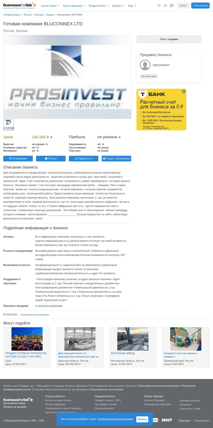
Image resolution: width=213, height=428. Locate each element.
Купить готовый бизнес (58, 400)
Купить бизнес (49, 5)
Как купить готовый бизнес (60, 412)
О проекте (185, 404)
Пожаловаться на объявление (34, 315)
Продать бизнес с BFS (108, 400)
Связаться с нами (190, 408)
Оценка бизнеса (104, 408)
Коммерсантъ (202, 420)
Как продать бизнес (106, 404)
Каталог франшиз (55, 404)
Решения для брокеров (157, 404)
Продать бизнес (97, 5)
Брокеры (117, 5)
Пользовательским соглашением (158, 385)
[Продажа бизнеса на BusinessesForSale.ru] (18, 399)
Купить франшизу (72, 5)
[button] (159, 5)
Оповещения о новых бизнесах (63, 408)
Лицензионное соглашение (106, 389)
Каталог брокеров (154, 400)
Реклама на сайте (190, 400)
